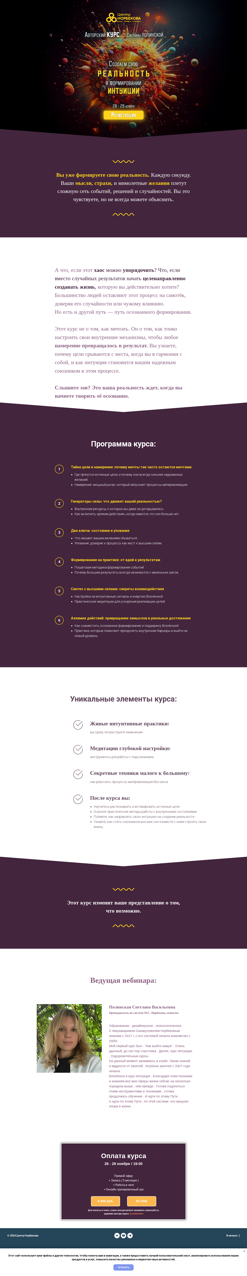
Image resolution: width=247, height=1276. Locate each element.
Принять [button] (123, 1267)
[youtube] (123, 1235)
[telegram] (130, 1235)
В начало (232, 1235)
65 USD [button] (141, 1201)
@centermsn (136, 1213)
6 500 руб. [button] (105, 1201)
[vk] (117, 1235)
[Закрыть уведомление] (244, 1251)
